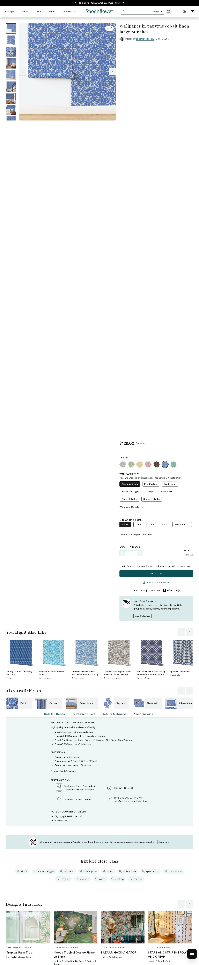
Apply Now (164, 842)
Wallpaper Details (131, 507)
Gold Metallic (129, 499)
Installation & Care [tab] (84, 714)
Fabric (52, 11)
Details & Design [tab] (54, 714)
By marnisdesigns (143, 678)
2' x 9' (138, 524)
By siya (9, 678)
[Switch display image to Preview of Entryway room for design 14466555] (11, 86)
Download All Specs (63, 771)
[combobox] (157, 12)
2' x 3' (165, 524)
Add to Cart (156, 573)
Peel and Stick (129, 484)
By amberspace (45, 678)
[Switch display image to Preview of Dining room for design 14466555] (11, 98)
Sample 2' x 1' (182, 524)
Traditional (170, 484)
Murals (25, 11)
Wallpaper (9, 11)
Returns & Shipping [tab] (114, 714)
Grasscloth (166, 491)
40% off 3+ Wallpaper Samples (96, 3)
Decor (39, 11)
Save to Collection (156, 582)
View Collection (142, 616)
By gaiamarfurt (175, 675)
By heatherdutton (78, 678)
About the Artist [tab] (144, 714)
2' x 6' (151, 524)
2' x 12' (125, 524)
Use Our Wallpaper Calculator (137, 534)
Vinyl (150, 491)
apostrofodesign (145, 38)
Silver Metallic (151, 499)
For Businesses (69, 11)
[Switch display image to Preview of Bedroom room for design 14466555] (11, 110)
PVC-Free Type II (131, 491)
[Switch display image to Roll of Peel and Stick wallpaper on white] (11, 40)
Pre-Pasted (150, 484)
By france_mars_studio (112, 678)
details (117, 3)
